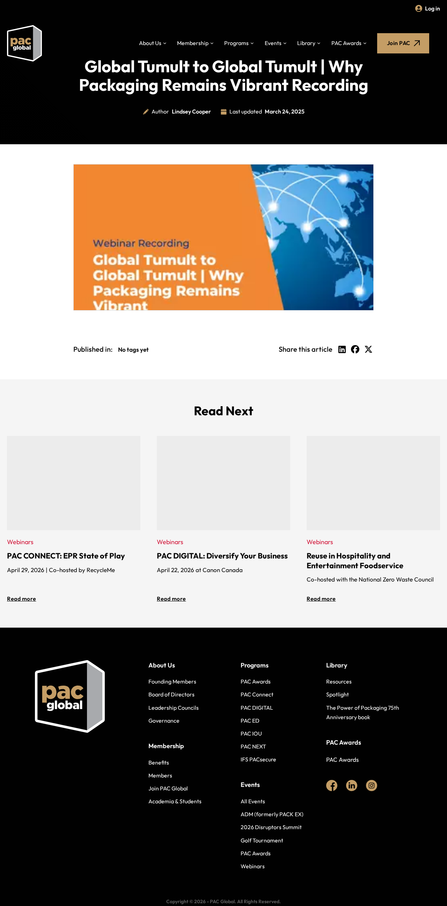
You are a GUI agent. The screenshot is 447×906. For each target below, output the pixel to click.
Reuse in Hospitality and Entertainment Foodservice (355, 560)
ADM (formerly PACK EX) (272, 814)
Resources (339, 681)
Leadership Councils (173, 707)
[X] (368, 349)
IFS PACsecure (258, 759)
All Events (253, 801)
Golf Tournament (262, 840)
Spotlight (337, 694)
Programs (236, 42)
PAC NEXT (253, 746)
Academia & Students (174, 801)
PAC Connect (257, 694)
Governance (163, 720)
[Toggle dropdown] (165, 43)
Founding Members (172, 681)
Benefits (158, 762)
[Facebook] (355, 349)
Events (273, 42)
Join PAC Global (168, 788)
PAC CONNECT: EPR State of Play (66, 556)
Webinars (253, 866)
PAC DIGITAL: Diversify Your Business (222, 556)
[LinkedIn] (342, 349)
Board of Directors (171, 694)
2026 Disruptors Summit (271, 827)
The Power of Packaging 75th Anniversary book (362, 712)
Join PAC (398, 42)
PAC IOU (251, 733)
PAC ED (250, 720)
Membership (192, 42)
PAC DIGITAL (257, 707)
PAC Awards (346, 42)
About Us (150, 42)
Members (160, 775)
